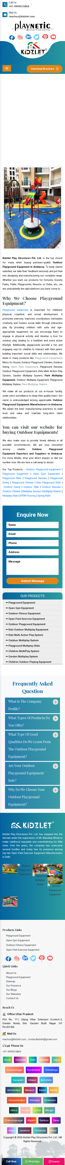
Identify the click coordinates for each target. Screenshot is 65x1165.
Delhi (32, 1059)
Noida (7, 1059)
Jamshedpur (13, 1090)
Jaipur (56, 1059)
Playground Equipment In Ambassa (36, 133)
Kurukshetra (33, 1069)
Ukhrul (13, 1110)
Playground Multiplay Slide (24, 645)
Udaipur (32, 1080)
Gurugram (18, 1080)
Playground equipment (15, 309)
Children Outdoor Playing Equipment (29, 661)
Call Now (11, 1161)
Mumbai (44, 1059)
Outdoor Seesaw (51, 486)
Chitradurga (51, 1069)
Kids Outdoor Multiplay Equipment (28, 629)
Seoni (56, 1120)
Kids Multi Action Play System (25, 635)
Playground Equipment (15, 473)
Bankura (44, 1120)
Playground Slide (11, 478)
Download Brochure (43, 68)
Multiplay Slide (10, 495)
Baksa (42, 1090)
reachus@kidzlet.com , (15, 1039)
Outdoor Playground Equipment (43, 469)
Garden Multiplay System (23, 656)
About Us (11, 973)
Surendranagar (14, 1069)
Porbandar (40, 1130)
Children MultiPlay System (23, 651)
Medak (53, 1090)
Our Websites (13, 994)
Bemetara (46, 1080)
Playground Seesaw (36, 478)
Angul (11, 1130)
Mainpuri (29, 1090)
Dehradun (35, 1100)
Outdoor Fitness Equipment (24, 613)
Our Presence (13, 985)
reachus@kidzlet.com (22, 16)
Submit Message (32, 581)
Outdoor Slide (31, 486)
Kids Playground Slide (48, 482)
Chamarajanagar (14, 1120)
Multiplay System (31, 491)
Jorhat (37, 1110)
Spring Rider (44, 495)
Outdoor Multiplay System (23, 640)
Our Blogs (11, 989)
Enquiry (55, 1161)
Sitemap (10, 981)
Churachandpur (16, 1100)
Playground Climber (23, 482)
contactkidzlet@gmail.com (42, 1039)
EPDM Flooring (28, 495)
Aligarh (31, 1120)
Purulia (25, 1110)
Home (9, 133)
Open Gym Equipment (46, 473)
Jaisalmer (24, 1130)
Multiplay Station (52, 491)
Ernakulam (50, 1100)
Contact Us (12, 998)
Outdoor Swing (12, 486)
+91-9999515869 (19, 6)
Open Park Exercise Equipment (26, 618)
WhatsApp (34, 1161)
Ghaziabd (20, 1059)
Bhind (53, 1130)
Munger (50, 1110)
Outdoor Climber (11, 491)
